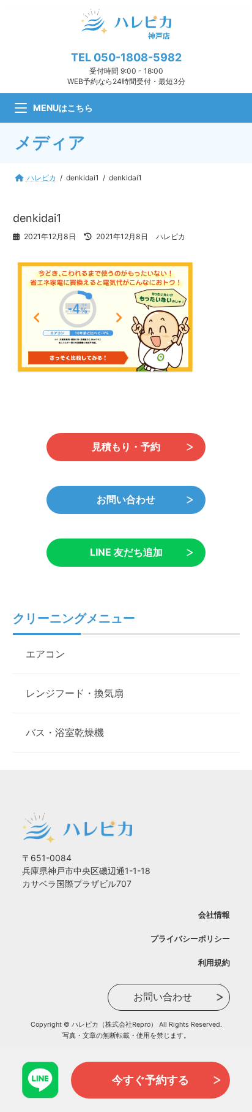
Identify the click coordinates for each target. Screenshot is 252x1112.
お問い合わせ (126, 499)
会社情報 (214, 914)
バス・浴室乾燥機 (65, 732)
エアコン (45, 654)
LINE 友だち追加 (125, 552)
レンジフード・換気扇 (75, 693)
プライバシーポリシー (190, 938)
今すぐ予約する (150, 1079)
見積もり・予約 (126, 447)
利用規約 (214, 962)
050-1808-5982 (138, 57)
